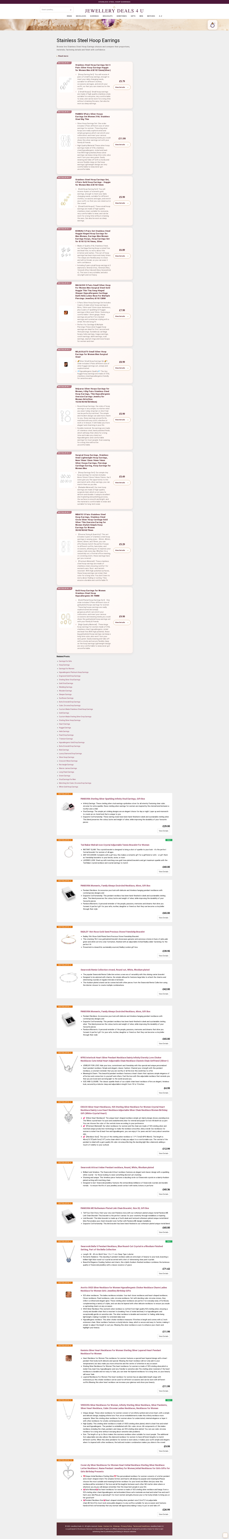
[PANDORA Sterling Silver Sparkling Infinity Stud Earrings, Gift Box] (68, 806)
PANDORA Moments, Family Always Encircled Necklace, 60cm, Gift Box (115, 885)
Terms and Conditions (141, 1526)
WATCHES (151, 16)
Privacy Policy (126, 1526)
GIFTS (133, 16)
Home (100, 1526)
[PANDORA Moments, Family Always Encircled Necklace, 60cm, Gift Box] (68, 893)
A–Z (160, 16)
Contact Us (107, 1526)
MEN (141, 16)
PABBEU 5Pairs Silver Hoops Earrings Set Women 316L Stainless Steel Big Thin (92, 116)
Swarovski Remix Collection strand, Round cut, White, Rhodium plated (115, 969)
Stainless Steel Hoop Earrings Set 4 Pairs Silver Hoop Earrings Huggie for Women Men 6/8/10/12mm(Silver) (93, 67)
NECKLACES (81, 16)
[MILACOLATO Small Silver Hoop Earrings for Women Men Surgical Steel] (66, 365)
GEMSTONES (122, 16)
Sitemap (116, 1526)
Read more (63, 56)
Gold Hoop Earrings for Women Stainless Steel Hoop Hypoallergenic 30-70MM (90, 593)
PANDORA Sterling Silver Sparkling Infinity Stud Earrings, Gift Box (113, 799)
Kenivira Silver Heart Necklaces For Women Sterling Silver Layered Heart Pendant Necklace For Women (121, 1352)
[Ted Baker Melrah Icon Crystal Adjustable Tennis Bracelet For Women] (68, 852)
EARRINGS (94, 16)
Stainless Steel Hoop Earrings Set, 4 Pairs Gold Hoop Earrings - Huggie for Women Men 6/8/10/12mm (93, 182)
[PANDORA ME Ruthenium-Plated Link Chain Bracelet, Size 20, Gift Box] (68, 1216)
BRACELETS (108, 16)
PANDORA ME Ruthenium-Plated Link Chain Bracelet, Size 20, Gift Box (115, 1208)
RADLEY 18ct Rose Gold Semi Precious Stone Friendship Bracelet (113, 931)
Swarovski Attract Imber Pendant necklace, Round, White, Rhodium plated (117, 1167)
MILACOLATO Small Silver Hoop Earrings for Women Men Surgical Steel (91, 354)
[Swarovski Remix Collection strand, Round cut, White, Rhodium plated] (68, 977)
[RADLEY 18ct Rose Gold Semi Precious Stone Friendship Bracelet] (68, 939)
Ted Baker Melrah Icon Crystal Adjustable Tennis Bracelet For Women (115, 845)
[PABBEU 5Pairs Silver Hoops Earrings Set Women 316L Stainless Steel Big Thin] (66, 142)
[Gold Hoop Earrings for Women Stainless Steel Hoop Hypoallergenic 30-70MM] (66, 620)
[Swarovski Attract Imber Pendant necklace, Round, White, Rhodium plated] (68, 1175)
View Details (120, 87)
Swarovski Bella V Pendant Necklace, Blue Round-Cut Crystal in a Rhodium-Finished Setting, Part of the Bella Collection (122, 1248)
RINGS (69, 16)
